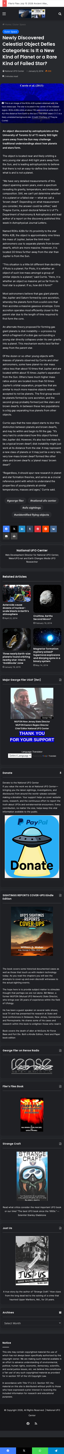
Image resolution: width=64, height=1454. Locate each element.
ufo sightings (32, 507)
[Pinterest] (37, 529)
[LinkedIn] (22, 529)
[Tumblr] (30, 529)
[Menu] (4, 15)
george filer (16, 500)
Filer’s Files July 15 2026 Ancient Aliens (28, 3)
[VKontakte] (53, 529)
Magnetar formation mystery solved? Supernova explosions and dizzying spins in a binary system (46, 655)
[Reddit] (45, 529)
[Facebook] (6, 529)
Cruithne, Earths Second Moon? (43, 617)
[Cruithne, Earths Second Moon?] (47, 599)
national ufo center (44, 500)
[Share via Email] (6, 536)
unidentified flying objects (32, 514)
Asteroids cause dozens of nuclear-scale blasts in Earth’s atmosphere (16, 609)
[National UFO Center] (32, 13)
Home (7, 24)
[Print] (14, 536)
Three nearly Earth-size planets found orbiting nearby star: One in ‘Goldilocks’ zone (17, 658)
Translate (52, 756)
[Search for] (60, 15)
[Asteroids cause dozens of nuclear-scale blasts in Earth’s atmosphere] (17, 593)
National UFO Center (14, 71)
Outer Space (19, 24)
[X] (14, 529)
